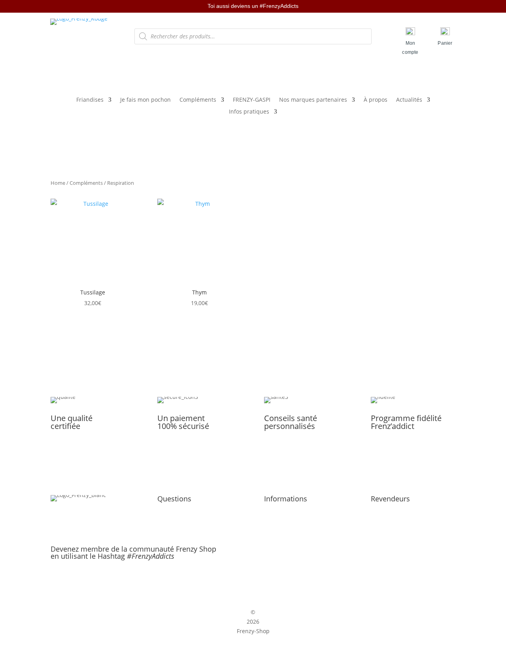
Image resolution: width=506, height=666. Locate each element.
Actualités (409, 100)
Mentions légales (286, 510)
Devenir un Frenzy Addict (404, 510)
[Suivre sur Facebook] (244, 581)
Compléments (197, 100)
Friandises (90, 100)
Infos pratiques (249, 112)
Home (58, 182)
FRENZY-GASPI (251, 100)
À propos (375, 100)
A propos (169, 510)
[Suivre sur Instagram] (261, 581)
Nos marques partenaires (313, 100)
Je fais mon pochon (145, 100)
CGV (269, 520)
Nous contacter (177, 520)
